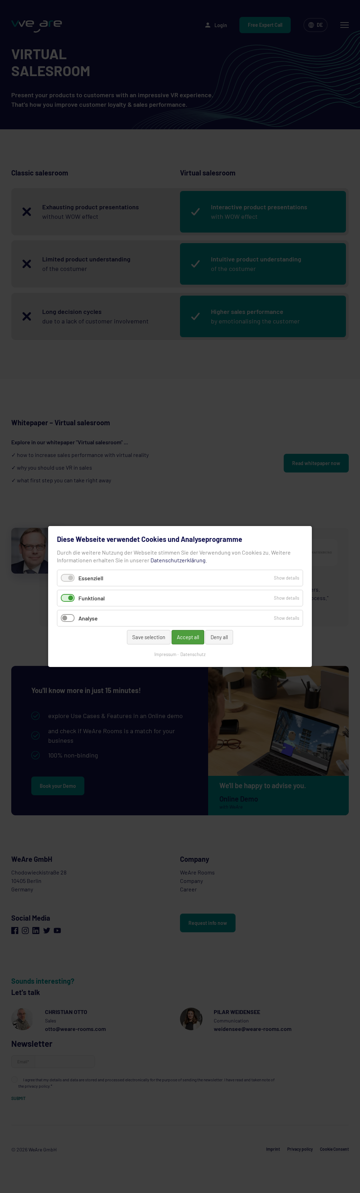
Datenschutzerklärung (178, 560)
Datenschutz (193, 654)
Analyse (88, 618)
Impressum (165, 654)
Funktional (91, 598)
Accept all (188, 637)
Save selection (148, 637)
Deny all (219, 637)
